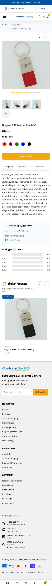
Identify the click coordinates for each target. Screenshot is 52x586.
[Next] (47, 37)
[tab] (12, 92)
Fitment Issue (9, 423)
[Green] (17, 144)
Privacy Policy (8, 572)
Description (8, 166)
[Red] (4, 144)
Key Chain (16, 24)
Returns (6, 409)
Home (4, 24)
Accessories (8, 503)
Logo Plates (7, 485)
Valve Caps (7, 498)
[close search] (39, 16)
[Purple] (10, 144)
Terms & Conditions (34, 572)
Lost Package (8, 440)
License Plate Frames (12, 481)
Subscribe (40, 392)
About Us (6, 454)
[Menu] (7, 16)
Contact (20, 572)
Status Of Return (10, 436)
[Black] (29, 144)
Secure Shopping (10, 418)
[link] (43, 16)
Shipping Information (12, 431)
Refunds (6, 414)
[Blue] (23, 144)
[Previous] (39, 37)
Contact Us (7, 467)
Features (22, 166)
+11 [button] (6, 114)
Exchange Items (9, 427)
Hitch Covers (8, 489)
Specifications (37, 166)
